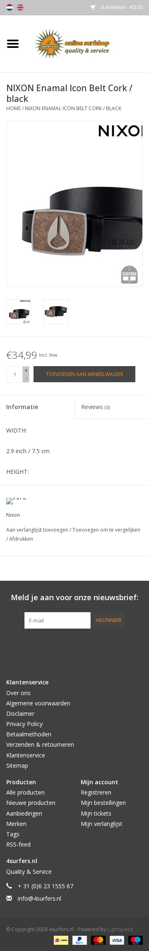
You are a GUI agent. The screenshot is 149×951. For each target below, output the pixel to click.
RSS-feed (18, 844)
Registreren (96, 792)
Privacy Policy (24, 724)
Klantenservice (25, 755)
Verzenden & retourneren (40, 744)
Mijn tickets (96, 813)
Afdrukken (21, 538)
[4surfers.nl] (87, 43)
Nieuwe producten (30, 803)
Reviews (95, 407)
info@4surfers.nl (39, 898)
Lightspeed (120, 929)
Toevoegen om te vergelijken (106, 529)
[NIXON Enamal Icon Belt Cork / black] (18, 311)
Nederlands (9, 7)
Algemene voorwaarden (38, 703)
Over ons (18, 693)
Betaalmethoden (28, 734)
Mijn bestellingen (103, 803)
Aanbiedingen (24, 813)
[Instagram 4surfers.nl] (119, 645)
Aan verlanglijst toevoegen (38, 529)
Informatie (22, 407)
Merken (16, 824)
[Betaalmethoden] (60, 939)
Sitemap (17, 765)
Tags (12, 834)
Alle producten (25, 792)
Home (13, 108)
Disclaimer (20, 713)
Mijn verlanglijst (102, 824)
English (20, 7)
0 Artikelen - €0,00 (121, 7)
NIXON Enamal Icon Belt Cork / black (73, 108)
